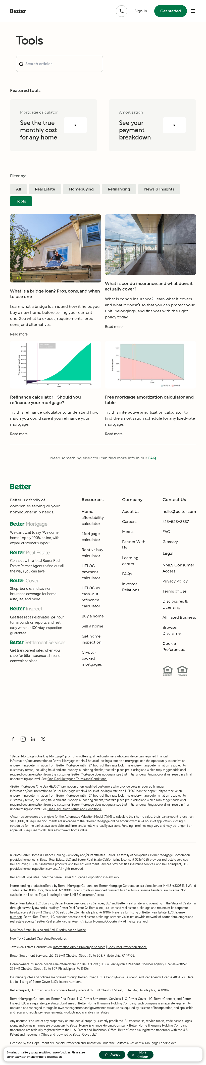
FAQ (152, 458)
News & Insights (159, 189)
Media (127, 531)
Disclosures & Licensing (175, 604)
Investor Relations (130, 587)
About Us (130, 511)
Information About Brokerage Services (79, 947)
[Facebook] (13, 739)
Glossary (170, 542)
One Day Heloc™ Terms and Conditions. (74, 809)
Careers (129, 521)
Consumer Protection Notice (127, 947)
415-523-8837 (176, 521)
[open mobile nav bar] (193, 11)
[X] (43, 739)
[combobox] (59, 64)
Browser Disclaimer (172, 630)
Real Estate (45, 189)
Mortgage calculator (91, 536)
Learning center (130, 561)
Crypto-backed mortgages (92, 658)
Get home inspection (91, 639)
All (18, 189)
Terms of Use (174, 591)
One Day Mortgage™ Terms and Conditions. (77, 779)
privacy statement (23, 1056)
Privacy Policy (175, 581)
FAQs (127, 574)
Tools (21, 201)
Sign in (140, 11)
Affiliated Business (179, 617)
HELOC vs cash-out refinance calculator (91, 597)
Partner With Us (133, 545)
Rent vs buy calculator (92, 553)
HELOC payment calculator (91, 572)
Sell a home (92, 626)
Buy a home (93, 616)
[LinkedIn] (33, 739)
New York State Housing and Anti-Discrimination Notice (48, 930)
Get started (170, 11)
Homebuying (81, 189)
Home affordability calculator (93, 517)
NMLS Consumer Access (178, 568)
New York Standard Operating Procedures (38, 938)
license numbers (70, 981)
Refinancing (119, 189)
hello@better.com (179, 511)
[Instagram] (23, 739)
